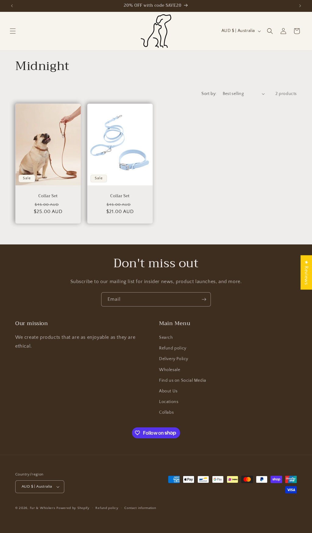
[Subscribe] (204, 299)
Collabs (166, 412)
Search (166, 337)
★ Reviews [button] (306, 272)
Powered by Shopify (73, 508)
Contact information (140, 508)
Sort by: (208, 93)
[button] (13, 31)
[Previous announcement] (12, 6)
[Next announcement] (300, 6)
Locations (168, 401)
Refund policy (172, 348)
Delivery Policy (173, 358)
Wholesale (169, 369)
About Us (168, 391)
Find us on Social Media (182, 380)
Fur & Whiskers (42, 508)
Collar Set (48, 195)
